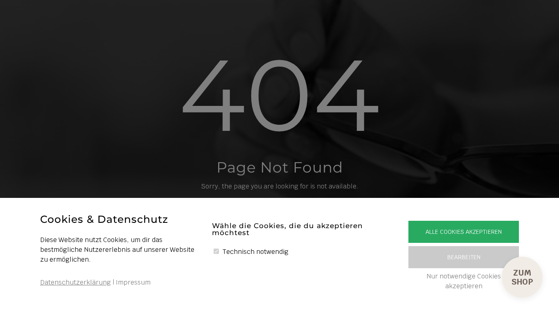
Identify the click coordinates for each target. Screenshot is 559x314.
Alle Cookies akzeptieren (464, 232)
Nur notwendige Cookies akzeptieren (463, 281)
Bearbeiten (463, 257)
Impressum (133, 282)
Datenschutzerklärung (75, 282)
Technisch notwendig (256, 251)
